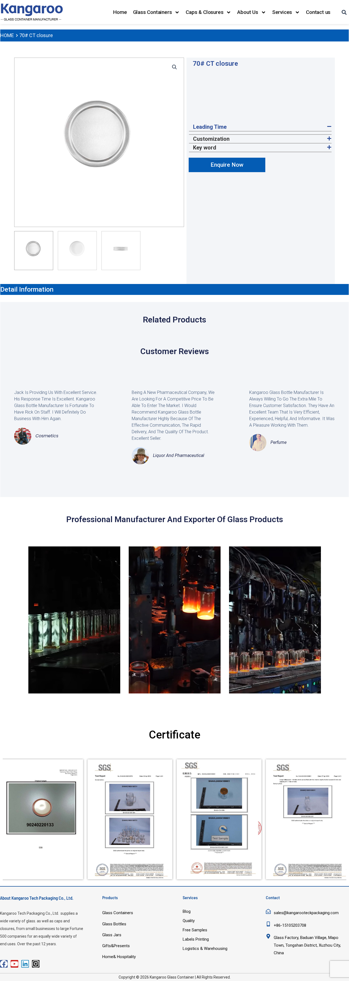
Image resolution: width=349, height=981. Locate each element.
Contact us (318, 12)
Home (120, 12)
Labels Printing (196, 939)
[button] (174, 67)
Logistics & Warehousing (205, 948)
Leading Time (210, 127)
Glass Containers (152, 12)
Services (282, 12)
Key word (204, 147)
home (7, 35)
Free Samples (195, 930)
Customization (211, 139)
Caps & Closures (204, 12)
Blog (187, 911)
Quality (189, 920)
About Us (247, 12)
